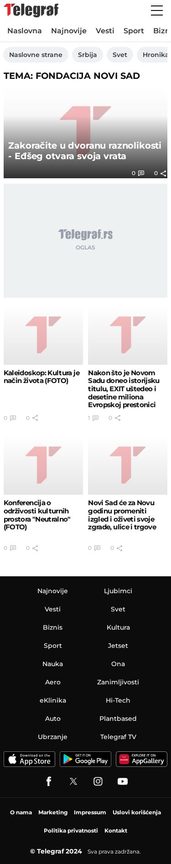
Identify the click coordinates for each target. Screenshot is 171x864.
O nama (21, 812)
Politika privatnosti (71, 830)
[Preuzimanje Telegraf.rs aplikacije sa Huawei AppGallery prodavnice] (142, 759)
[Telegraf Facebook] (49, 781)
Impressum (90, 812)
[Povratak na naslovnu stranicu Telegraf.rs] (31, 10)
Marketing (52, 812)
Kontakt (115, 830)
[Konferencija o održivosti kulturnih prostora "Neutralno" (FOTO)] (43, 465)
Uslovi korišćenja (137, 812)
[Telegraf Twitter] (73, 781)
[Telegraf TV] (123, 781)
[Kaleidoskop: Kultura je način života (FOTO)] (43, 335)
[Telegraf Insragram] (98, 781)
